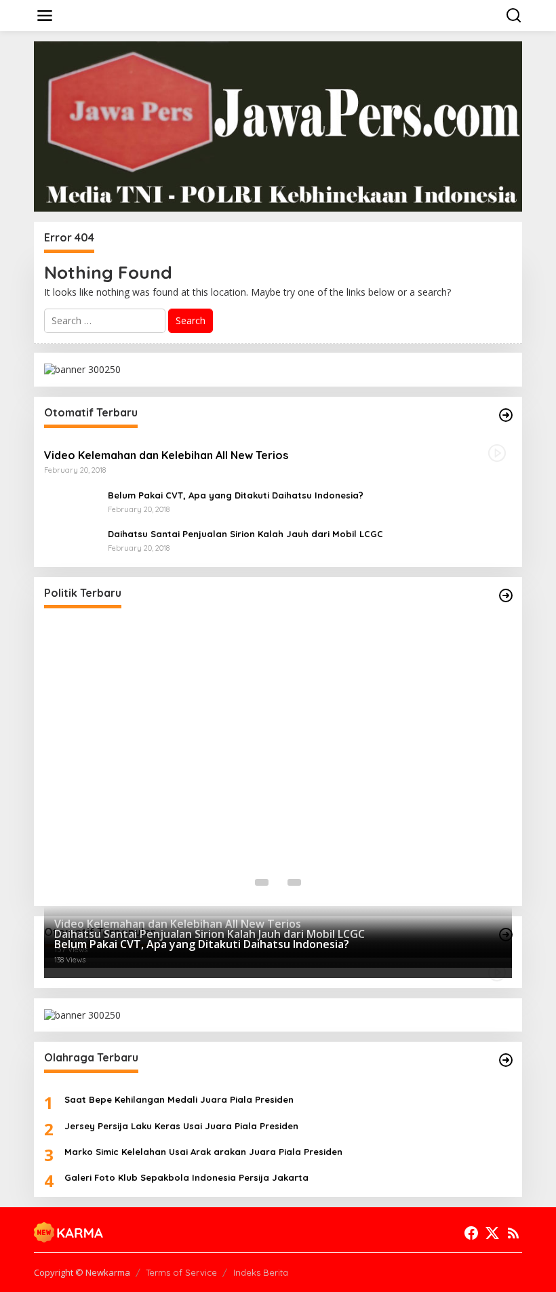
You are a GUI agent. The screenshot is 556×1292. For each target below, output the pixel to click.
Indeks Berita (260, 1272)
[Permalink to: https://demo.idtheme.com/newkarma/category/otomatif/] (506, 415)
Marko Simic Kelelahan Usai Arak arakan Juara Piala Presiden (203, 1151)
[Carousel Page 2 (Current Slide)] (278, 882)
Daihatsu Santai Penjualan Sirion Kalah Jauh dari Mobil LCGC (245, 533)
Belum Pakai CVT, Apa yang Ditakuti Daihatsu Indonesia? (235, 495)
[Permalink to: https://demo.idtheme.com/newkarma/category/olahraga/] (506, 1060)
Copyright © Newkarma (82, 1272)
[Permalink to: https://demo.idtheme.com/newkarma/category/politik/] (506, 595)
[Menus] (45, 15)
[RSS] (513, 1233)
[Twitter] (492, 1233)
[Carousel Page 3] (294, 882)
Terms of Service (181, 1272)
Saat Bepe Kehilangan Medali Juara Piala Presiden (179, 1099)
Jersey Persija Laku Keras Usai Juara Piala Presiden (181, 1125)
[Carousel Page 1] (262, 882)
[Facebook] (471, 1233)
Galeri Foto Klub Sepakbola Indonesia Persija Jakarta (186, 1177)
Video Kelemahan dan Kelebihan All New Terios (166, 455)
